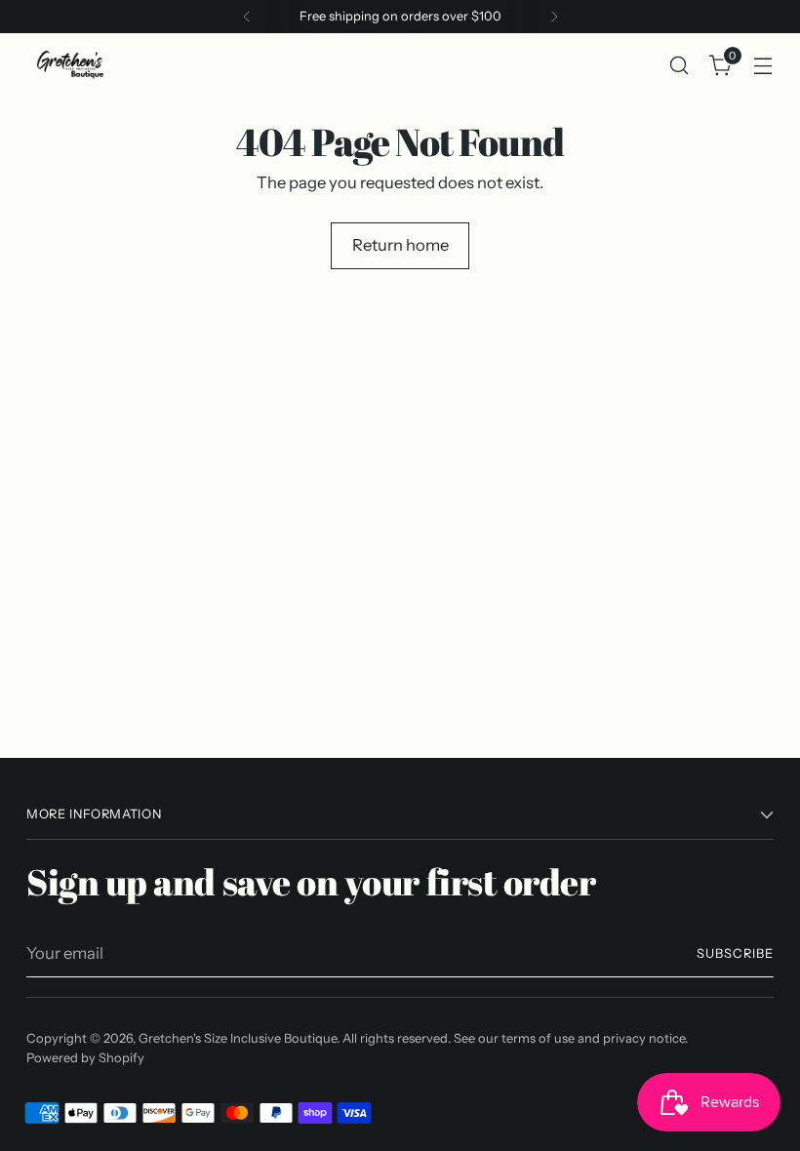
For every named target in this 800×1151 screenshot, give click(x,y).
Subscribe (735, 953)
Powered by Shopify (85, 1058)
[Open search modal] (680, 65)
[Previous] (246, 16)
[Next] (554, 16)
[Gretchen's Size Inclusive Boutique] (70, 65)
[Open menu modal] (763, 65)
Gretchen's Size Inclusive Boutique (238, 1038)
